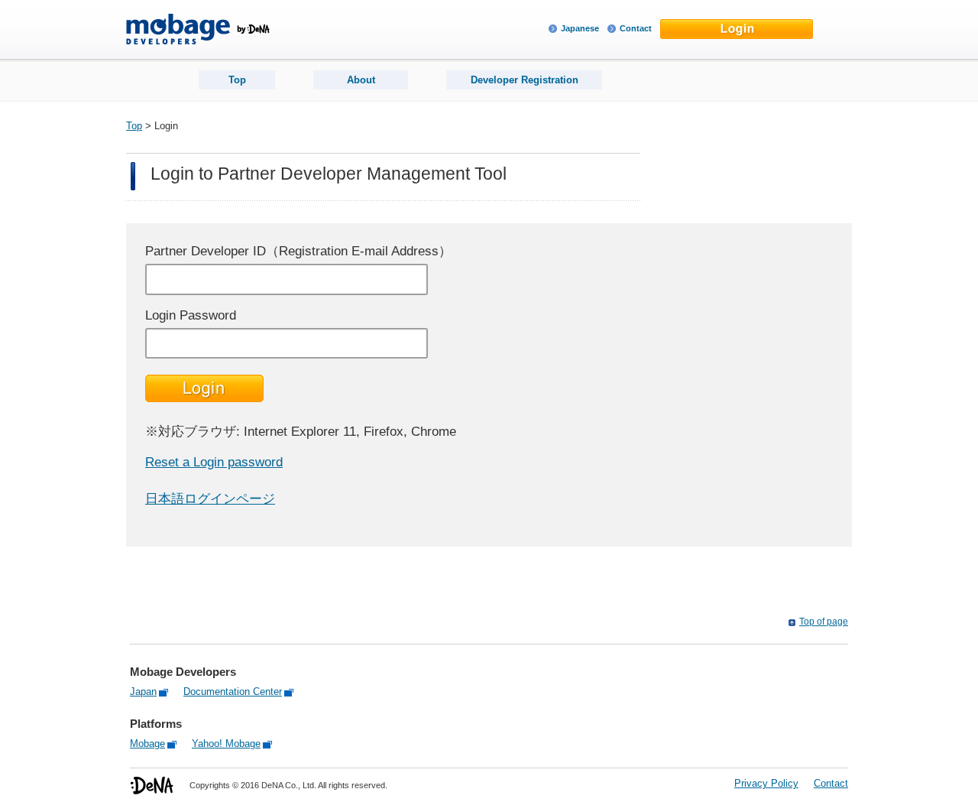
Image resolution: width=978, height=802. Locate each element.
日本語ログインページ (210, 499)
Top (237, 80)
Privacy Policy (766, 783)
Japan (143, 691)
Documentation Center (232, 691)
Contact (636, 28)
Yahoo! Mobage (226, 743)
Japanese (580, 28)
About (361, 80)
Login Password (190, 315)
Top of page (823, 621)
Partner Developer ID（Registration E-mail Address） (298, 251)
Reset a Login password (214, 462)
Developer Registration (524, 80)
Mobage (147, 743)
